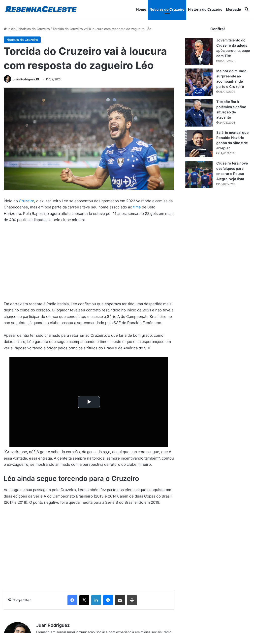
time (137, 207)
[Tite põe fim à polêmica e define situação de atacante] (199, 113)
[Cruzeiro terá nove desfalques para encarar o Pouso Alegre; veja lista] (199, 174)
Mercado (233, 9)
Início (11, 29)
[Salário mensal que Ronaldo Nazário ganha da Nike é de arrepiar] (199, 143)
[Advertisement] (89, 264)
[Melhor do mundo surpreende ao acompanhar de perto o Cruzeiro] (199, 82)
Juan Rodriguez (24, 79)
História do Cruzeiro (205, 9)
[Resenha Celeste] (41, 9)
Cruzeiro (26, 201)
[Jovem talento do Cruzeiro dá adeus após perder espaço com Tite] (199, 51)
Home (141, 9)
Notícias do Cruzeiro (167, 9)
